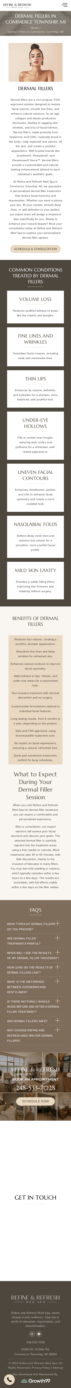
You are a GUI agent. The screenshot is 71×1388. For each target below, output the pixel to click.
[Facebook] (39, 1334)
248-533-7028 (35, 1088)
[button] (35, 926)
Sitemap (57, 1367)
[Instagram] (32, 1334)
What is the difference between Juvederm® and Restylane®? (26, 987)
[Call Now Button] (9, 1379)
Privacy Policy (41, 1367)
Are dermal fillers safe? (27, 1021)
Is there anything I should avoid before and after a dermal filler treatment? (33, 1006)
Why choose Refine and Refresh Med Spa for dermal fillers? (30, 1035)
